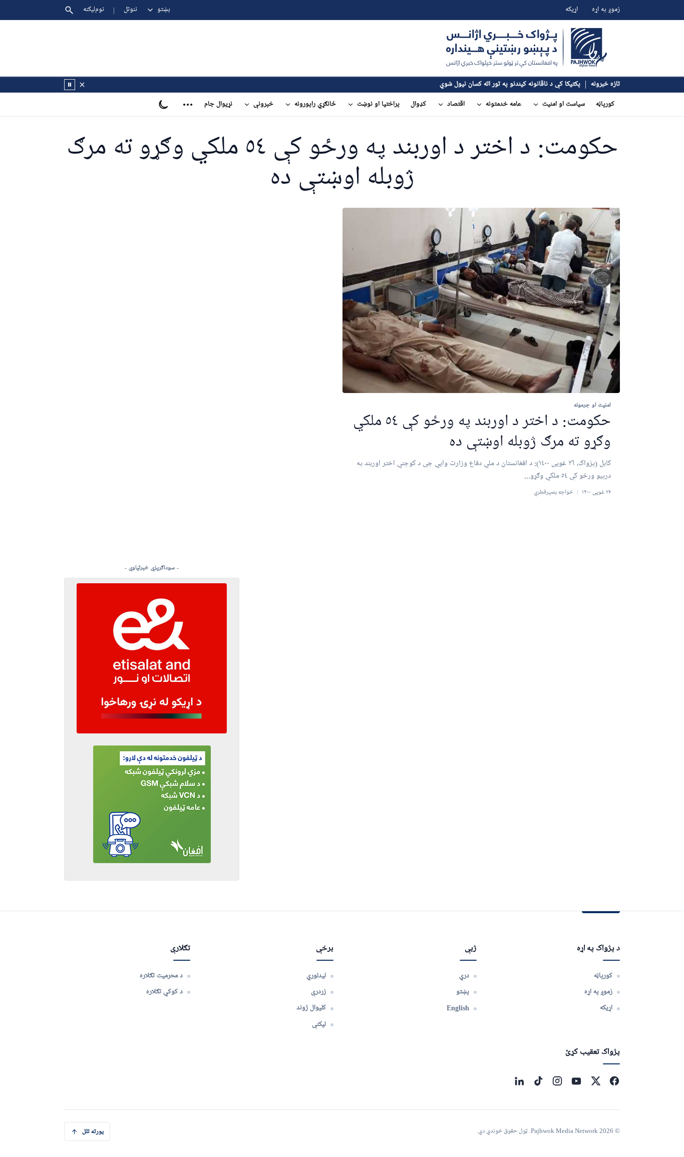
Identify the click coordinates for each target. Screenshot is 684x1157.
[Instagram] (557, 1080)
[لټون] (69, 10)
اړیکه (571, 10)
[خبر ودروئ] (69, 84)
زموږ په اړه (606, 10)
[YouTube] (576, 1080)
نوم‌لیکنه (93, 10)
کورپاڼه (605, 104)
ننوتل (130, 10)
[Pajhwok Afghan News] (526, 48)
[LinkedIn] (519, 1080)
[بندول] (82, 84)
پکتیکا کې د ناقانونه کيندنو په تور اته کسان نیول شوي (510, 84)
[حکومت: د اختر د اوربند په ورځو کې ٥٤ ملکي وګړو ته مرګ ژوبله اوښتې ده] (481, 301)
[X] (595, 1080)
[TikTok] (538, 1080)
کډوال (418, 104)
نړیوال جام (218, 104)
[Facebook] (614, 1080)
